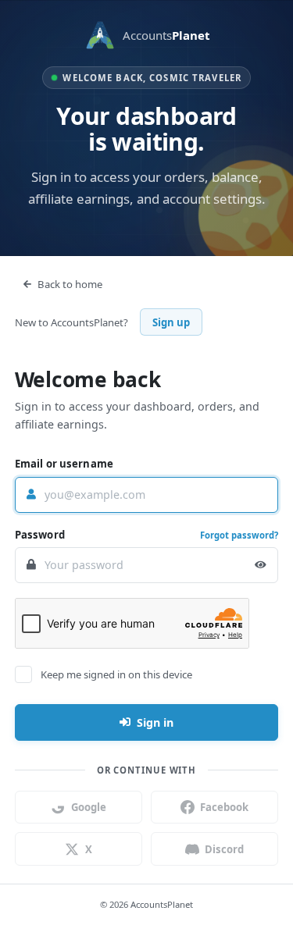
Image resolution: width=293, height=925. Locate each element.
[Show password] (260, 565)
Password (40, 535)
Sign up (171, 322)
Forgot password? (239, 535)
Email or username (64, 464)
